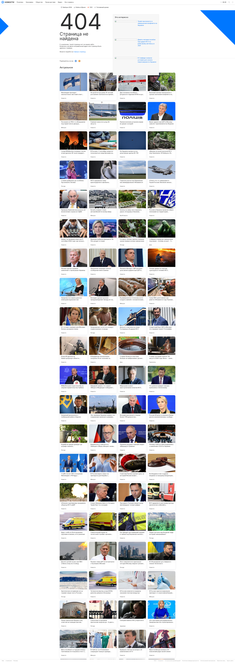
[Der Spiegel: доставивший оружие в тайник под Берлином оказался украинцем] (132, 526)
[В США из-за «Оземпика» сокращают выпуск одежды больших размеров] (103, 643)
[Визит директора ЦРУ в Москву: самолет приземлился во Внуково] (161, 115)
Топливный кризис (102, 7)
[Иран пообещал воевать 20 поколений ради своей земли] (161, 643)
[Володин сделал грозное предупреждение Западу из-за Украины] (103, 291)
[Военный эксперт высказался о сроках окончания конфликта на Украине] (161, 86)
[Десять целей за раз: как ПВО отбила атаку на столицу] (73, 555)
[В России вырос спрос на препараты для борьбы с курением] (103, 467)
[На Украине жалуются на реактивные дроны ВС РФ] (132, 145)
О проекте (160, 660)
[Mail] (2, 2)
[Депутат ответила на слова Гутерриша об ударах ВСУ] (132, 321)
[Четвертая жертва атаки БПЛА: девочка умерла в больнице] (103, 585)
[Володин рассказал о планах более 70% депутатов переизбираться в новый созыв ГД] (132, 409)
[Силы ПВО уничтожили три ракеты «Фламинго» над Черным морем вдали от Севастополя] (161, 291)
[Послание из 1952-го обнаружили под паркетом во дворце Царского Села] (73, 115)
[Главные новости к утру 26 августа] (103, 115)
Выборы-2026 (67, 7)
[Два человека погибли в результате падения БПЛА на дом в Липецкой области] (132, 86)
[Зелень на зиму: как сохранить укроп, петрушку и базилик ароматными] (132, 203)
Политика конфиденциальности (190, 660)
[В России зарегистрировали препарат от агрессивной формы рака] (161, 585)
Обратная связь (221, 660)
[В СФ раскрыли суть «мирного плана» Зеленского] (161, 555)
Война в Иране (81, 7)
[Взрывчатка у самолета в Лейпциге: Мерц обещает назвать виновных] (103, 438)
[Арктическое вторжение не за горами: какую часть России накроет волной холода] (73, 585)
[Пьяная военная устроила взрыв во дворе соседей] (132, 115)
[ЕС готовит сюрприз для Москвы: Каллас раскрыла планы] (73, 321)
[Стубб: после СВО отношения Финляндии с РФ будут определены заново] (73, 467)
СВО (91, 7)
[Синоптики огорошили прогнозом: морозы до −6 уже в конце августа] (103, 614)
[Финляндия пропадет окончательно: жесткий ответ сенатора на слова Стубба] (73, 86)
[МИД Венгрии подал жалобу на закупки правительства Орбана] (73, 379)
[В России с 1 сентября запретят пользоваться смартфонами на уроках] (103, 145)
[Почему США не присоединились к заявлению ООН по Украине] (161, 438)
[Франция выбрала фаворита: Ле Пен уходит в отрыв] (103, 233)
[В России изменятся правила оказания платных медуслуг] (132, 585)
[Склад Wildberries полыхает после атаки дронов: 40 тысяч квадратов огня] (73, 145)
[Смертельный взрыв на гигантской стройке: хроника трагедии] (103, 526)
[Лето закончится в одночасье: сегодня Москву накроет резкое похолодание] (132, 555)
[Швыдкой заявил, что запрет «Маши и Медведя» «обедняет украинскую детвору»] (103, 379)
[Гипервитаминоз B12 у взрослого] (132, 614)
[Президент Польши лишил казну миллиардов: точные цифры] (132, 497)
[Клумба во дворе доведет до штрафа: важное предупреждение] (73, 438)
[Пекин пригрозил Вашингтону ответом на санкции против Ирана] (73, 614)
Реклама (15, 660)
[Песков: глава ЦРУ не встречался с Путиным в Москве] (103, 555)
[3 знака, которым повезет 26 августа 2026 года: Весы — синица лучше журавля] (161, 350)
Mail (3, 660)
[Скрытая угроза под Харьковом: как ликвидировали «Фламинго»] (132, 174)
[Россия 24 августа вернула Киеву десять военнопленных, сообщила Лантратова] (161, 409)
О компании (9, 660)
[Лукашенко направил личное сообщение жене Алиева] (103, 262)
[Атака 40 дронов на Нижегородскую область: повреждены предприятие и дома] (73, 350)
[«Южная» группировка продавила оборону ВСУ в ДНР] (73, 497)
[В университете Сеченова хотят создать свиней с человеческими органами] (132, 291)
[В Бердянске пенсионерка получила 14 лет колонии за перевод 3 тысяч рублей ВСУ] (103, 350)
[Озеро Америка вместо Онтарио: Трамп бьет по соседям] (103, 497)
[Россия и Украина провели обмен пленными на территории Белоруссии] (161, 203)
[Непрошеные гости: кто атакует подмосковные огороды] (103, 321)
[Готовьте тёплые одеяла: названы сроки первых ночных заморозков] (132, 233)
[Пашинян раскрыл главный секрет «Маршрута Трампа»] (132, 438)
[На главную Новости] (9, 2)
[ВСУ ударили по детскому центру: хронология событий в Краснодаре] (161, 497)
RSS (155, 660)
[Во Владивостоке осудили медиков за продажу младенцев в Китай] (161, 467)
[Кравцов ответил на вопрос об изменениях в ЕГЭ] (132, 643)
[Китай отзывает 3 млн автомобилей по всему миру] (103, 203)
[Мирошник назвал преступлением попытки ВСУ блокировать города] (132, 379)
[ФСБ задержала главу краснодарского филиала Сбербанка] (103, 174)
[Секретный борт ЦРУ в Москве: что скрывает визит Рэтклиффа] (161, 321)
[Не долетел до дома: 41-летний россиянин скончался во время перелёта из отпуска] (103, 86)
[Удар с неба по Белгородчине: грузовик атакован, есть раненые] (73, 526)
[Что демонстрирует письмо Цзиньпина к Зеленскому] (161, 379)
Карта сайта (230, 660)
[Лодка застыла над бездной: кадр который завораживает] (161, 526)
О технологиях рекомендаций (172, 660)
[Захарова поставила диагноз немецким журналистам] (73, 291)
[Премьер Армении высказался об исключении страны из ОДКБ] (73, 203)
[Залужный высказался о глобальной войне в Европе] (73, 409)
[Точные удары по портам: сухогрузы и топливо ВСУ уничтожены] (161, 262)
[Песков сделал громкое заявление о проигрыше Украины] (73, 262)
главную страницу (79, 52)
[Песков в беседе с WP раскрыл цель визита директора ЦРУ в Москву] (132, 262)
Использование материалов (207, 660)
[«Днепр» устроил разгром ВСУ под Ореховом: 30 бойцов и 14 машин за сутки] (161, 145)
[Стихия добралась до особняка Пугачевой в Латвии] (73, 174)
